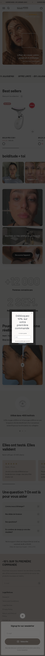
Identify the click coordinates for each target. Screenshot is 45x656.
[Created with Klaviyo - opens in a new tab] (22, 343)
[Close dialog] (32, 313)
